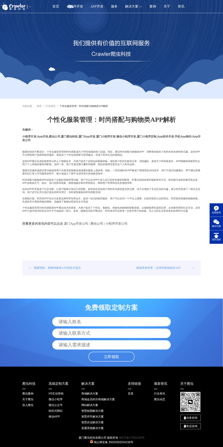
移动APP (54, 416)
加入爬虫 (27, 405)
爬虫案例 (27, 393)
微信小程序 (56, 399)
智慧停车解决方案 (92, 416)
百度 (130, 393)
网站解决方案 (89, 405)
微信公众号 (56, 405)
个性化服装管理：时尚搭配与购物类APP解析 (84, 106)
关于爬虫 (27, 399)
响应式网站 (56, 410)
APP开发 (97, 6)
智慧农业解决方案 (92, 422)
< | (54, 267)
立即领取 (111, 357)
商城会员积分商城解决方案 (98, 399)
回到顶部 (216, 239)
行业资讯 (50, 106)
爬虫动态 (159, 399)
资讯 (181, 6)
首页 (55, 6)
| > (165, 267)
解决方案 (132, 6)
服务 (114, 6)
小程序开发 (75, 6)
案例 (152, 6)
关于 (167, 6)
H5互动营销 (56, 393)
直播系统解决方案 (92, 428)
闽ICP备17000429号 (132, 437)
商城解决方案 (89, 393)
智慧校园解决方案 (92, 410)
